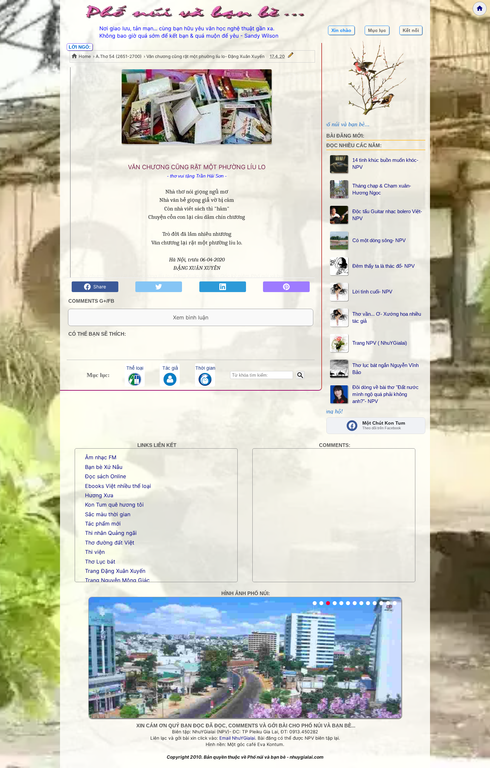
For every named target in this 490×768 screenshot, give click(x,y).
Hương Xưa (99, 495)
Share (98, 286)
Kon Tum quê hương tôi (114, 504)
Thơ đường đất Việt (109, 542)
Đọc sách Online (105, 476)
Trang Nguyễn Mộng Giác (117, 580)
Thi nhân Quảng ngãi (111, 533)
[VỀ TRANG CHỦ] (480, 9)
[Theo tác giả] (170, 375)
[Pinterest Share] (286, 286)
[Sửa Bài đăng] (291, 56)
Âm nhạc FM (100, 457)
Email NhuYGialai (237, 738)
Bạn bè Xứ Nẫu (103, 467)
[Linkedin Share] (222, 286)
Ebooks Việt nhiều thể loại (118, 486)
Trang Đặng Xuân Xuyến (115, 571)
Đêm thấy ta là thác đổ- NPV (383, 266)
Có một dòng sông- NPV (379, 240)
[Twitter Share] (158, 286)
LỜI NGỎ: (80, 47)
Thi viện (95, 552)
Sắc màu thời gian (107, 514)
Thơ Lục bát (100, 561)
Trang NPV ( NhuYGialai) (379, 343)
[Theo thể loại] (135, 375)
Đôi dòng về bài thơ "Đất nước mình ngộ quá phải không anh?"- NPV (385, 394)
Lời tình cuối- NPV (372, 291)
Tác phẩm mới (103, 523)
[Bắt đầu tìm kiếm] (300, 375)
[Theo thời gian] (205, 375)
